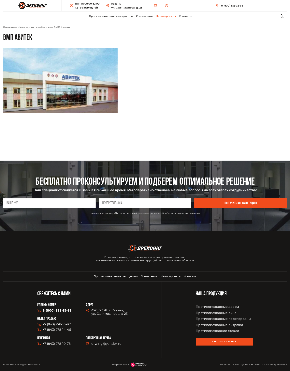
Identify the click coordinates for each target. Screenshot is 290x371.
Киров (45, 27)
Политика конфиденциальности (21, 364)
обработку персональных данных (180, 213)
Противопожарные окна (216, 313)
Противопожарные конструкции (111, 16)
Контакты (185, 16)
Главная (8, 27)
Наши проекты (27, 27)
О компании (144, 16)
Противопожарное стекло (217, 331)
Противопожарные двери (217, 307)
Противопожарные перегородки (223, 319)
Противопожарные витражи (219, 325)
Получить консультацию (241, 203)
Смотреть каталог (224, 341)
